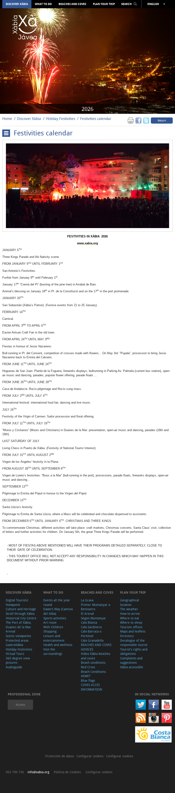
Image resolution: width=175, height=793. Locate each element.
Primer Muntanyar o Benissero (95, 606)
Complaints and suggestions (131, 660)
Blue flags (88, 680)
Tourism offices (131, 627)
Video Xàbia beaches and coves (95, 655)
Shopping (50, 631)
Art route (50, 622)
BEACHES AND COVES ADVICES (96, 647)
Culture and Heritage (21, 609)
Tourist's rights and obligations (133, 651)
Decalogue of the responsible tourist (133, 642)
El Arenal (87, 613)
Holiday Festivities (61, 118)
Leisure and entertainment (53, 638)
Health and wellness (57, 645)
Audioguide (14, 667)
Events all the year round (56, 602)
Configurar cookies (90, 756)
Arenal (10, 631)
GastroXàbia (14, 645)
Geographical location (129, 602)
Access (20, 704)
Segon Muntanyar (93, 618)
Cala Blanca (89, 622)
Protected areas (17, 640)
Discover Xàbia (17, 4)
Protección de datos (60, 756)
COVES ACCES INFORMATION (91, 687)
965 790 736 (15, 772)
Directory (127, 636)
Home (7, 118)
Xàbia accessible (131, 667)
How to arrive (130, 613)
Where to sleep (131, 622)
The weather (129, 609)
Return (162, 120)
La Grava (87, 600)
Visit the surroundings (52, 651)
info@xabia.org (38, 772)
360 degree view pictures (18, 660)
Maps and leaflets (132, 631)
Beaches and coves (72, 4)
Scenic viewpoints (18, 636)
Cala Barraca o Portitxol (91, 633)
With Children (53, 627)
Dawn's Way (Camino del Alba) (58, 611)
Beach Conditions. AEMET (94, 673)
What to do (43, 4)
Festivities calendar (95, 118)
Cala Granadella (92, 640)
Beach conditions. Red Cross (93, 664)
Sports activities (54, 618)
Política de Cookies (67, 772)
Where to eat (129, 618)
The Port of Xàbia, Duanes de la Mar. (19, 624)
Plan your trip (104, 4)
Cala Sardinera (91, 627)
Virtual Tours (15, 653)
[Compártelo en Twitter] (146, 120)
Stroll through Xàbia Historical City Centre (21, 615)
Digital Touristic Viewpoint (17, 602)
